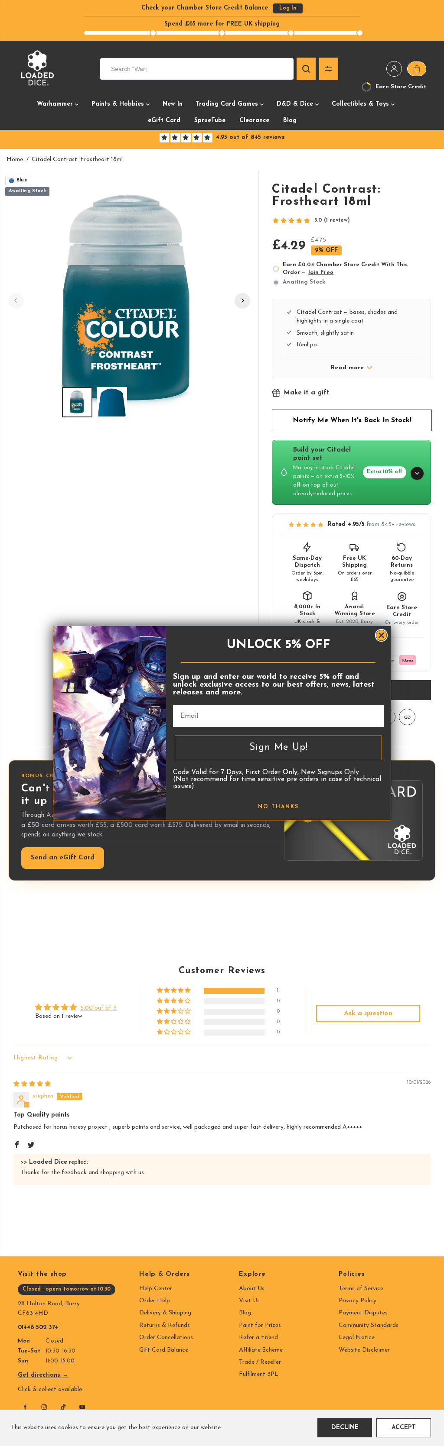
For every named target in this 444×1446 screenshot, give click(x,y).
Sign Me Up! (278, 747)
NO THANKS (278, 807)
